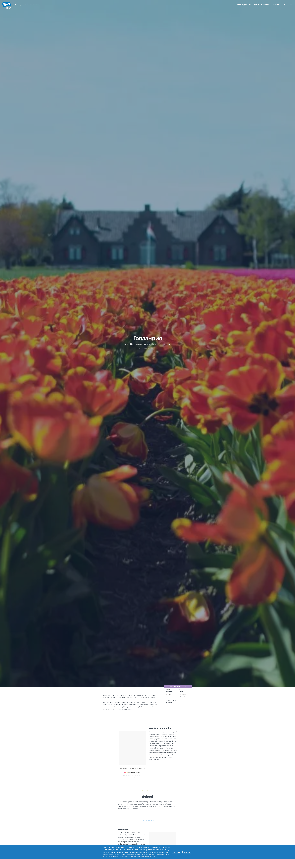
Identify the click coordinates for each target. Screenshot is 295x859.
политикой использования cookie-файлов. (140, 857)
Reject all (187, 852)
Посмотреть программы (147, 348)
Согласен (176, 852)
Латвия (7, 5)
